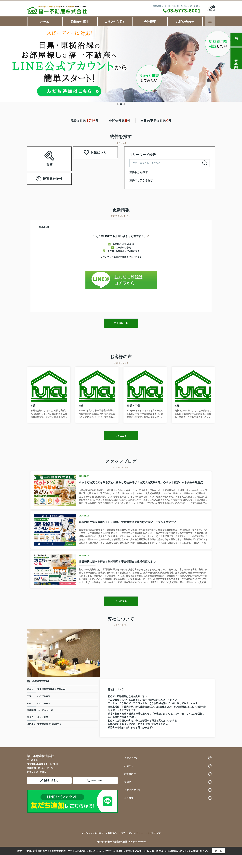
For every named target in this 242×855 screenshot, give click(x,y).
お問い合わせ (185, 21)
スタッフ (129, 766)
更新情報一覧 (121, 323)
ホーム (44, 21)
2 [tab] (121, 104)
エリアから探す (115, 21)
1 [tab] (118, 104)
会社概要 (150, 21)
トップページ (131, 758)
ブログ (127, 782)
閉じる (218, 851)
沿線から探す (80, 21)
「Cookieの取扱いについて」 (176, 851)
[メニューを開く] (210, 21)
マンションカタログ (93, 833)
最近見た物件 (53, 179)
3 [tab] (124, 104)
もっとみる (121, 435)
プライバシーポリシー (132, 833)
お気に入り (99, 152)
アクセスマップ (132, 790)
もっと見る (121, 601)
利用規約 (112, 833)
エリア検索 (59, 154)
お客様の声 (130, 774)
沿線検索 (39, 154)
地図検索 (49, 162)
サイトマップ (154, 833)
